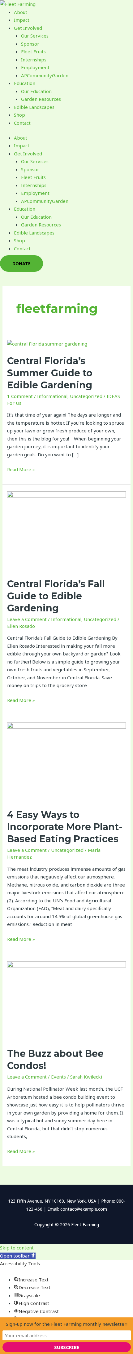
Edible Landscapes (34, 107)
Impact (21, 20)
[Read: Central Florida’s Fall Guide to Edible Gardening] (66, 530)
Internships (33, 59)
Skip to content (17, 1248)
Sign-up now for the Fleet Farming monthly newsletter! (66, 1324)
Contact (22, 123)
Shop (19, 115)
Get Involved (28, 28)
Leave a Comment (27, 619)
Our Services (35, 36)
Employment (35, 67)
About (20, 12)
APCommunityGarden (44, 75)
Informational (52, 396)
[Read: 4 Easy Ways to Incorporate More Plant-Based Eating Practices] (66, 761)
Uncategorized (86, 396)
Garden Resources (41, 99)
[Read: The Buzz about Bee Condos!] (66, 1000)
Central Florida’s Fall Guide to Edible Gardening (56, 596)
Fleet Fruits (33, 51)
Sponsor (30, 44)
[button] (18, 1256)
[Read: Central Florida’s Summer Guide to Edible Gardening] (47, 343)
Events (58, 1077)
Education (24, 83)
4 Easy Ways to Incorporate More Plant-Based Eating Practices (64, 827)
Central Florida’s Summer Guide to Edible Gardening (49, 373)
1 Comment (20, 396)
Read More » (21, 469)
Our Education (36, 91)
